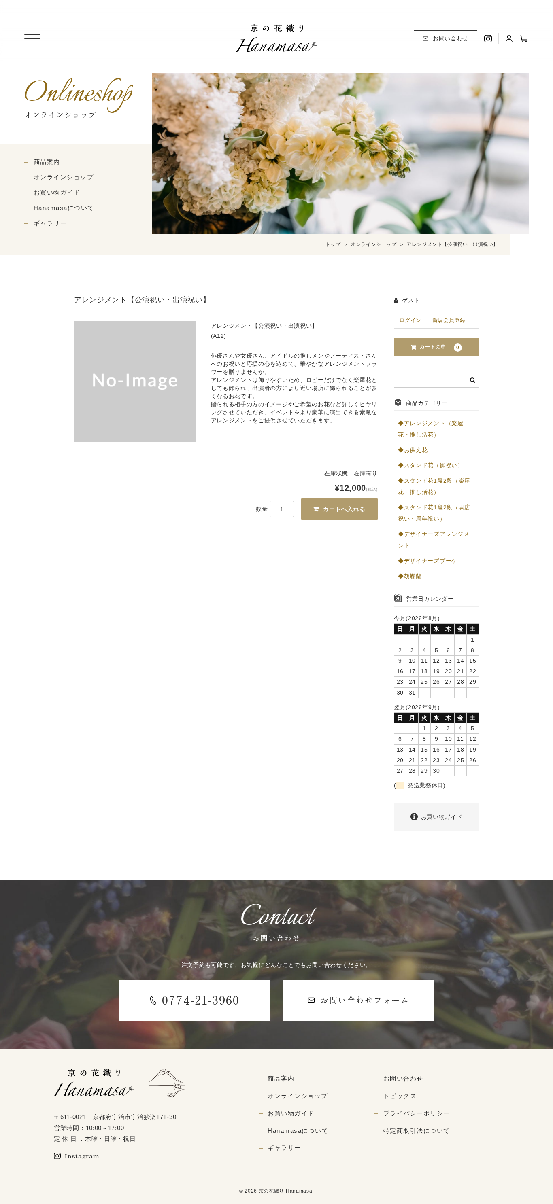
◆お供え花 (413, 450)
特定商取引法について (416, 1130)
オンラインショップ (64, 177)
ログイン (410, 320)
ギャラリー (50, 223)
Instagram (81, 1155)
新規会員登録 (449, 320)
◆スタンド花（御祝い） (431, 465)
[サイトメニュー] (32, 38)
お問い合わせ (450, 38)
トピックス (400, 1095)
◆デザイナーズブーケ (427, 560)
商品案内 (47, 161)
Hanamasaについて (64, 207)
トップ (333, 244)
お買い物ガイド (57, 192)
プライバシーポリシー (416, 1113)
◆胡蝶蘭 (410, 576)
